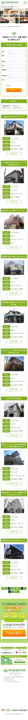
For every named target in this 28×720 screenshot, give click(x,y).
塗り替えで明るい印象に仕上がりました (14, 256)
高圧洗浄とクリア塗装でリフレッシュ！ (14, 210)
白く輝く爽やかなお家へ (14, 398)
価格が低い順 (15, 106)
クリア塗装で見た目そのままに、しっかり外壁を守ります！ (14, 164)
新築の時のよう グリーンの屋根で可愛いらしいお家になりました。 (14, 494)
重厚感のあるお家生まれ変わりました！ (14, 540)
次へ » (17, 591)
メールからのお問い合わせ (14, 633)
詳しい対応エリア (20, 662)
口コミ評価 (14, 7)
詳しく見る (15, 153)
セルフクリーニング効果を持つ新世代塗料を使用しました (14, 351)
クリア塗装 (7, 85)
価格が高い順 (6, 106)
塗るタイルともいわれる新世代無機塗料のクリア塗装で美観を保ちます (14, 445)
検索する (14, 90)
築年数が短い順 (17, 108)
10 (25, 588)
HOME (4, 26)
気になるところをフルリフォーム (14, 116)
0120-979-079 (15, 624)
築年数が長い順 (7, 108)
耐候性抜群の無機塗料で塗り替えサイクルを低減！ (14, 303)
